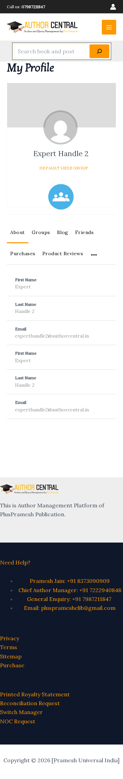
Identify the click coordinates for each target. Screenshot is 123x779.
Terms (8, 647)
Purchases (23, 253)
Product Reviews (62, 253)
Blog (62, 232)
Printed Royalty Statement (35, 694)
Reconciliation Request (30, 703)
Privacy (9, 638)
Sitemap (11, 656)
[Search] (99, 51)
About (17, 232)
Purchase (12, 665)
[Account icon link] (113, 7)
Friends (84, 232)
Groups (41, 232)
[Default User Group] (61, 196)
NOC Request (17, 721)
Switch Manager (21, 712)
